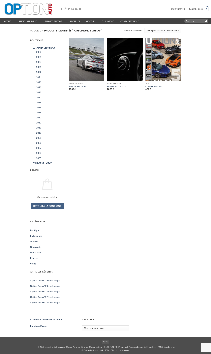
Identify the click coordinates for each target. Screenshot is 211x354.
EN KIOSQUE (108, 21)
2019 (38, 87)
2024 (38, 62)
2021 (38, 77)
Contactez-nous (129, 21)
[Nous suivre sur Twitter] (69, 9)
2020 (38, 82)
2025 (38, 56)
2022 (38, 72)
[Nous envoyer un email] (72, 9)
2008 (38, 142)
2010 (38, 132)
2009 (38, 137)
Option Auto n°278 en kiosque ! (45, 297)
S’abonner (74, 21)
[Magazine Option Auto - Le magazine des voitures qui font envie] (28, 9)
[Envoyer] (205, 21)
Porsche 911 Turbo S (116, 86)
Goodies (90, 21)
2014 (38, 112)
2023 (38, 67)
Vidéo (33, 263)
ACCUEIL (8, 21)
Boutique (34, 230)
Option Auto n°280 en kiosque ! (45, 285)
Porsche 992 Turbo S (78, 86)
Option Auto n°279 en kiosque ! (45, 291)
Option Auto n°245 (153, 86)
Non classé (35, 252)
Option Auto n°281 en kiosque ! (45, 280)
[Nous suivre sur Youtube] (80, 9)
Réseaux (34, 258)
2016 (38, 102)
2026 (38, 51)
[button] (178, 9)
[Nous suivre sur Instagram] (65, 9)
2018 (38, 92)
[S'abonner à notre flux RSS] (76, 9)
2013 (38, 117)
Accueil (35, 30)
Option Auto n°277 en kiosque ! (45, 302)
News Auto (35, 246)
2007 (38, 147)
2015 (38, 107)
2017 (38, 97)
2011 (38, 127)
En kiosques (36, 235)
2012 (38, 122)
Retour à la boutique (47, 206)
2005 (38, 158)
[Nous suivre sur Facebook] (61, 9)
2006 (38, 152)
